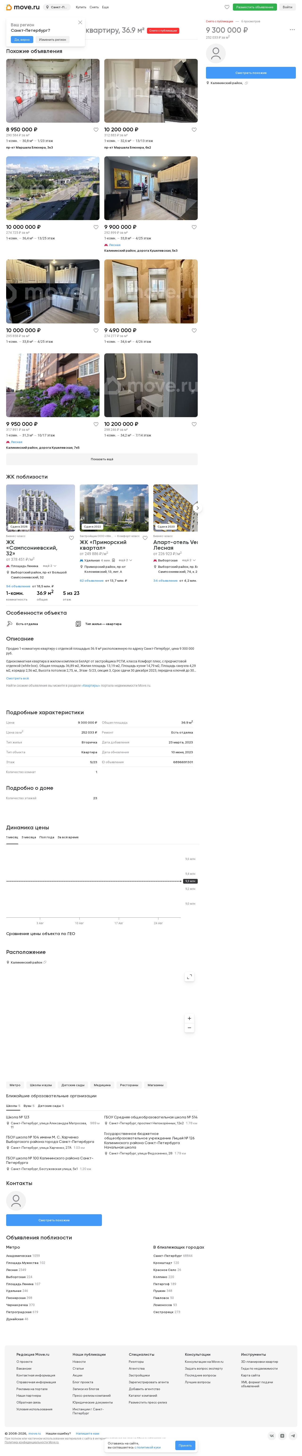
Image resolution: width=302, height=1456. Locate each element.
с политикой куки (147, 1447)
